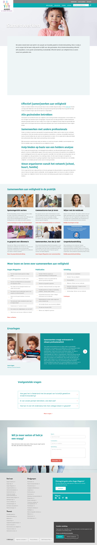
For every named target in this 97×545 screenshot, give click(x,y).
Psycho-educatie (10, 524)
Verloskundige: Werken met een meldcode (76, 291)
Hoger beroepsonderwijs (32, 483)
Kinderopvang (30, 492)
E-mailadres (54, 441)
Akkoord (60, 536)
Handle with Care (10, 492)
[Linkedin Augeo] (56, 498)
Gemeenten (30, 481)
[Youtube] (59, 498)
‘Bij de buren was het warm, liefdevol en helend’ (21, 312)
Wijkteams (29, 514)
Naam (52, 434)
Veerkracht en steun (11, 530)
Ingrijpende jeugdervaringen (13, 522)
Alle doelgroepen (31, 518)
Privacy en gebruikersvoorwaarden (64, 533)
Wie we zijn (57, 5)
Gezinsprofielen (70, 280)
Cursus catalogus (10, 501)
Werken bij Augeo (10, 507)
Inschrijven (60, 488)
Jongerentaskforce (11, 487)
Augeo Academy (10, 481)
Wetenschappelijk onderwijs (33, 511)
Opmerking (54, 446)
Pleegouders (30, 498)
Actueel (69, 5)
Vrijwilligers (29, 509)
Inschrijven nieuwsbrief (12, 505)
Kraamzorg (29, 494)
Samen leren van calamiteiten (73, 273)
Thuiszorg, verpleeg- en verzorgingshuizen (32, 503)
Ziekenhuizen (30, 516)
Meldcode (9, 518)
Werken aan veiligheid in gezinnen (46, 310)
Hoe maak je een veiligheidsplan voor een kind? (21, 309)
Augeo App (9, 483)
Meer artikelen (11, 317)
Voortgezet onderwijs (32, 507)
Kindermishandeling (11, 516)
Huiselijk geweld (10, 514)
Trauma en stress (10, 528)
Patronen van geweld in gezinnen (46, 283)
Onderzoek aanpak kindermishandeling (11, 494)
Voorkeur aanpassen (71, 536)
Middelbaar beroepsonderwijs (34, 496)
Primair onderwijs (31, 500)
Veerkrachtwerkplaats (11, 489)
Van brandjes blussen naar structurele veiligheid (49, 304)
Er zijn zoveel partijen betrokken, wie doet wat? (38, 401)
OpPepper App (10, 499)
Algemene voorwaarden (21, 539)
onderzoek (68, 106)
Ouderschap (9, 520)
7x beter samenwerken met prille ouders (20, 278)
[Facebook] (63, 498)
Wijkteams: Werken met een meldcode (75, 283)
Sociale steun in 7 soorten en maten (19, 306)
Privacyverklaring (33, 539)
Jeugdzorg (29, 489)
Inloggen (89, 1)
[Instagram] (66, 498)
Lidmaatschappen (11, 503)
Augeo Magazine (10, 485)
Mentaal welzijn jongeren (12, 497)
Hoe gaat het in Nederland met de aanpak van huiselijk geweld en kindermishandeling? (45, 394)
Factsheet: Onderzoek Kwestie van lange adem (49, 286)
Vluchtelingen (30, 505)
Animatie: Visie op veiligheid (73, 277)
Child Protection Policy (46, 539)
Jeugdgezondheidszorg (32, 487)
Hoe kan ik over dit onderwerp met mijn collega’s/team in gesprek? (45, 406)
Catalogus (67, 296)
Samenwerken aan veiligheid (13, 526)
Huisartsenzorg (30, 485)
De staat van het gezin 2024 (45, 307)
